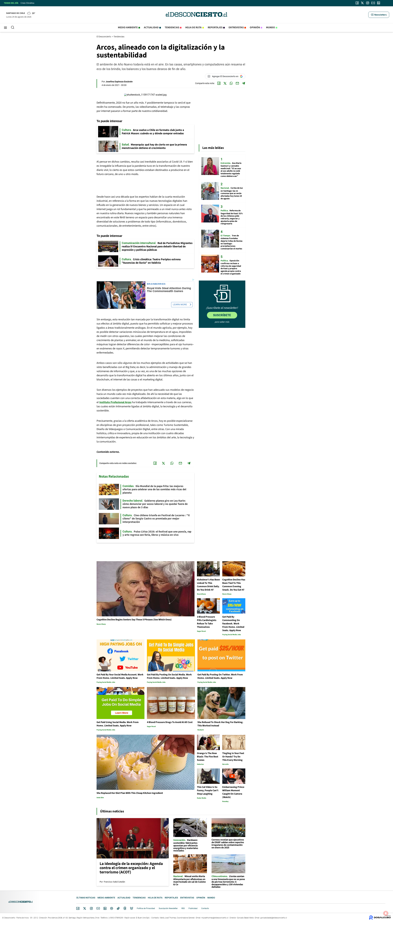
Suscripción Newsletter (168, 908)
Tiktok (118, 908)
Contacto (205, 908)
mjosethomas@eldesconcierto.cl (214, 918)
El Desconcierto (104, 36)
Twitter (84, 908)
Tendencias (172, 27)
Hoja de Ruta (193, 27)
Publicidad (193, 908)
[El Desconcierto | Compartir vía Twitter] (225, 83)
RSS (183, 908)
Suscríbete (222, 315)
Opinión (255, 27)
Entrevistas (236, 27)
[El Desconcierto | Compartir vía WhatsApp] (231, 83)
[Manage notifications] (385, 913)
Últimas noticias (85, 897)
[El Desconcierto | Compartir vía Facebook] (219, 83)
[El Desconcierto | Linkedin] (378, 3)
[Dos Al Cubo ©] (380, 918)
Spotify (111, 908)
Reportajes (215, 27)
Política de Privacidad (146, 908)
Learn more (180, 304)
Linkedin (105, 908)
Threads (125, 908)
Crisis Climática (27, 3)
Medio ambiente (128, 27)
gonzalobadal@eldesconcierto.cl (273, 918)
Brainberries (156, 284)
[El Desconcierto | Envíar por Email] (237, 83)
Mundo (270, 27)
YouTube (98, 908)
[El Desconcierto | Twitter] (362, 3)
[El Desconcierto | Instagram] (367, 3)
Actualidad (151, 27)
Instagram (91, 908)
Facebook (77, 908)
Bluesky (131, 908)
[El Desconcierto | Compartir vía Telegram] (243, 83)
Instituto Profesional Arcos (115, 402)
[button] (378, 15)
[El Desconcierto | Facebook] (357, 3)
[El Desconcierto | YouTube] (373, 3)
